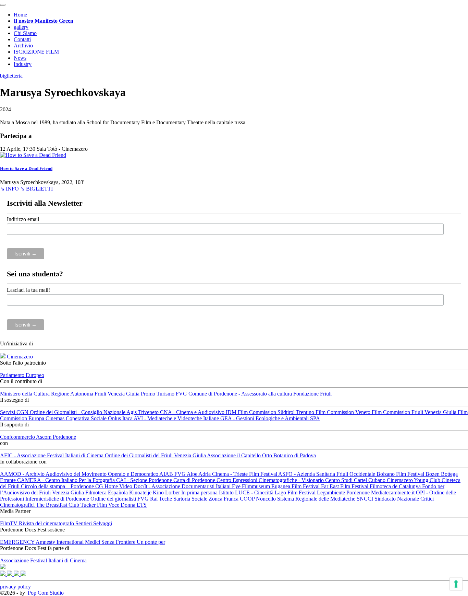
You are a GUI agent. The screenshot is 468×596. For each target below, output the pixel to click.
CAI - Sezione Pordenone (144, 480)
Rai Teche (161, 499)
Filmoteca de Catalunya (396, 486)
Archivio (23, 45)
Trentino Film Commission (325, 412)
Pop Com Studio (46, 593)
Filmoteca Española (107, 492)
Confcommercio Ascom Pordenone (38, 437)
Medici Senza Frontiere (111, 542)
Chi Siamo (25, 33)
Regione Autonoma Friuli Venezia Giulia (96, 394)
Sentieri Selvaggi (93, 523)
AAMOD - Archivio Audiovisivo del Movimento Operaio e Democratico (79, 474)
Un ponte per (151, 542)
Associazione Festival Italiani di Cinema (43, 560)
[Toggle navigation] (2, 5)
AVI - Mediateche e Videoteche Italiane (177, 418)
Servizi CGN (15, 412)
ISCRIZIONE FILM (36, 52)
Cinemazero (20, 356)
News (20, 58)
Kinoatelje (141, 492)
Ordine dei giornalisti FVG (120, 499)
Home (20, 15)
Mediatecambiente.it (393, 492)
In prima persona (200, 492)
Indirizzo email (23, 219)
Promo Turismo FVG (164, 394)
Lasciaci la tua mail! (28, 290)
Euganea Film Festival (296, 486)
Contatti (22, 39)
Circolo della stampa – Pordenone (58, 486)
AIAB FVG (173, 474)
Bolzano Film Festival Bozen (409, 474)
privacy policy (15, 586)
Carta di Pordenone (195, 480)
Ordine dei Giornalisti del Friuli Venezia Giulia (156, 455)
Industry (23, 64)
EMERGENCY (18, 542)
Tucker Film (94, 505)
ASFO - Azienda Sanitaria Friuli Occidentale (327, 474)
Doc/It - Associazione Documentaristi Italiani (183, 486)
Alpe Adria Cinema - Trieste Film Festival (232, 474)
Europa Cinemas (47, 418)
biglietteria (11, 76)
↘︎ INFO (9, 189)
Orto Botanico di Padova (289, 455)
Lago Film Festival (296, 492)
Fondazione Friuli (312, 394)
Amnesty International (60, 542)
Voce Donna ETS (127, 505)
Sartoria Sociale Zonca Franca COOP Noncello (225, 499)
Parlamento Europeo (22, 375)
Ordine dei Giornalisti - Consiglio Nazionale (78, 412)
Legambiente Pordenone (344, 492)
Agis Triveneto (143, 412)
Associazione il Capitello (234, 455)
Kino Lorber (167, 492)
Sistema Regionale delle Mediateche (317, 499)
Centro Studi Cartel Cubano (356, 480)
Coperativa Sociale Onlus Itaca (100, 418)
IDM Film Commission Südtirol (261, 412)
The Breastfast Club (58, 505)
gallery (21, 27)
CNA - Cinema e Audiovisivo (193, 412)
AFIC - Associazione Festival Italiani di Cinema (52, 455)
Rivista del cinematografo (47, 523)
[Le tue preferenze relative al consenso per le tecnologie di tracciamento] (456, 584)
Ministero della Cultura (25, 394)
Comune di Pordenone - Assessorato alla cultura (240, 394)
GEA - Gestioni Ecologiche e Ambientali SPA (270, 418)
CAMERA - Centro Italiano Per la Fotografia (66, 480)
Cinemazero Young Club (414, 480)
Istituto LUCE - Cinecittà (247, 492)
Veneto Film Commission (383, 412)
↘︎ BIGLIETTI (36, 189)
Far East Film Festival (345, 486)
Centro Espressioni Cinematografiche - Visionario (271, 480)
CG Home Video (114, 486)
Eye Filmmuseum (251, 486)
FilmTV (9, 523)
